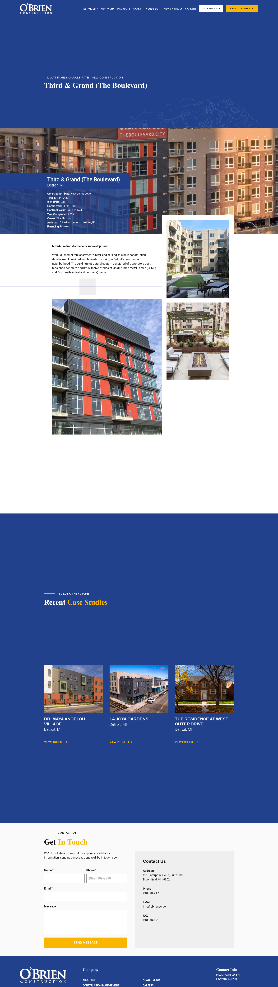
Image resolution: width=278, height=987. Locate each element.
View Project (54, 742)
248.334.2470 (151, 893)
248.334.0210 (229, 979)
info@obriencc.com (155, 906)
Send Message (85, 943)
